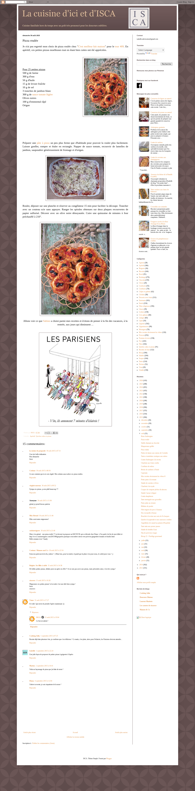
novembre (144, 423)
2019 (141, 404)
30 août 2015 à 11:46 (46, 516)
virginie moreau (35, 486)
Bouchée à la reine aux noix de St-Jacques (155, 516)
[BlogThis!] (48, 432)
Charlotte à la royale (147, 486)
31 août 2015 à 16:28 (43, 580)
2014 (141, 565)
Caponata (144, 473)
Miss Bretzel (33, 516)
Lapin (141, 321)
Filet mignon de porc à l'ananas (151, 510)
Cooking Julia (34, 636)
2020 (141, 401)
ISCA (38, 617)
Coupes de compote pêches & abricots (154, 490)
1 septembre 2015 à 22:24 (44, 651)
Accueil (75, 732)
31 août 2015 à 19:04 (52, 617)
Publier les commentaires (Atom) (43, 743)
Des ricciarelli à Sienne (148, 513)
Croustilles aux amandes (159, 207)
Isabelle (32, 651)
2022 (141, 394)
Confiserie (142, 286)
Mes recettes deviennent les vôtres (150, 332)
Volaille (141, 370)
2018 (141, 407)
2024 (141, 387)
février (143, 557)
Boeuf (141, 274)
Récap (141, 353)
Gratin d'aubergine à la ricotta (151, 460)
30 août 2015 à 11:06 (44, 501)
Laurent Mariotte (146, 601)
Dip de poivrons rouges (149, 533)
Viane (31, 600)
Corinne (32, 471)
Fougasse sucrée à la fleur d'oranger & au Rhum (159, 223)
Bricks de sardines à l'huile (150, 470)
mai (142, 547)
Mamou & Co (145, 610)
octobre (144, 427)
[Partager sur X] (51, 432)
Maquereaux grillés (147, 446)
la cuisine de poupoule (37, 451)
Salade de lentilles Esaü (149, 530)
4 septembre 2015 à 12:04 (43, 681)
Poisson (141, 335)
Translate (154, 54)
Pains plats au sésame (148, 503)
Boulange (142, 277)
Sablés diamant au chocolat (150, 443)
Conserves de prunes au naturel (161, 112)
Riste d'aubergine (147, 436)
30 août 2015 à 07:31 (53, 451)
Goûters (141, 312)
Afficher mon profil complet (146, 582)
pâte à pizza (43, 142)
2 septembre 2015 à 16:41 (44, 666)
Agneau (141, 263)
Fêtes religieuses (144, 306)
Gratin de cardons (157, 142)
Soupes (141, 358)
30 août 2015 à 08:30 (43, 471)
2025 (141, 384)
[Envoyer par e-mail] (46, 432)
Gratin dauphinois (147, 496)
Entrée (141, 303)
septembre (145, 430)
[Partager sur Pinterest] (56, 432)
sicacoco (32, 580)
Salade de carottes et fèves (150, 483)
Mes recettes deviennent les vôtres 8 (153, 476)
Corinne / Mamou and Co (38, 550)
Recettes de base (144, 350)
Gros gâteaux (143, 315)
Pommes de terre (144, 338)
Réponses (35, 612)
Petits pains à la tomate (148, 480)
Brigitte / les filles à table (38, 566)
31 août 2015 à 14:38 (55, 566)
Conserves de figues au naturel (161, 99)
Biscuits (141, 271)
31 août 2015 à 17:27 (42, 600)
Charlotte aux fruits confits (150, 463)
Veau (140, 367)
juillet (143, 540)
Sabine (46, 321)
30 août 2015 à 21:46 (48, 531)
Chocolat (142, 280)
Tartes (141, 361)
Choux (141, 283)
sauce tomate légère (42, 94)
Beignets (142, 268)
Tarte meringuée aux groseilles (151, 500)
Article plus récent (29, 732)
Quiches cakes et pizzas (43, 436)
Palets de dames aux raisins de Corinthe (154, 453)
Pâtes (140, 344)
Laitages (141, 318)
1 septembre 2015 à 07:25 (49, 636)
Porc (140, 341)
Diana (31, 681)
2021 (141, 397)
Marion (32, 666)
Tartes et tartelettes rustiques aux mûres (154, 456)
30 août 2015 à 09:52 (49, 486)
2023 (141, 391)
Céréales (142, 295)
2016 (141, 414)
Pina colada (145, 450)
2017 (141, 411)
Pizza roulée (145, 440)
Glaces (141, 309)
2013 (141, 568)
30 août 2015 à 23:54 (56, 550)
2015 (141, 417)
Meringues (142, 329)
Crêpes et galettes (145, 292)
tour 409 (119, 46)
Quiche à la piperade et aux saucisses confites (156, 520)
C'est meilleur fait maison (91, 46)
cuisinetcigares (34, 531)
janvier (143, 561)
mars (143, 554)
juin (142, 544)
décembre (144, 420)
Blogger (108, 759)
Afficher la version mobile (75, 737)
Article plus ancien (121, 732)
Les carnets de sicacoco (148, 606)
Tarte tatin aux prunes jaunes (150, 526)
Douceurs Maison (146, 597)
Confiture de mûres (147, 466)
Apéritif (32, 436)
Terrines (141, 364)
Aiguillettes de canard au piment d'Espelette (155, 523)
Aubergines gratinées (158, 127)
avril (143, 550)
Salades (141, 356)
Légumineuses (144, 326)
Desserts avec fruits (145, 297)
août (143, 433)
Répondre (32, 463)
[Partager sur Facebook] (54, 432)
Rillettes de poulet (147, 506)
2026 (141, 380)
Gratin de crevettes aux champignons (158, 158)
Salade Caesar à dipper (148, 493)
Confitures (142, 289)
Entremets (142, 300)
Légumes (142, 324)
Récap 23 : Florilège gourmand (151, 536)
